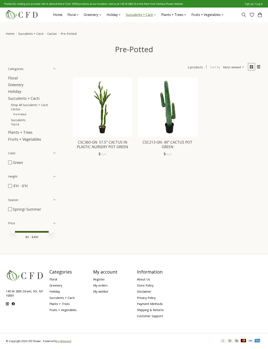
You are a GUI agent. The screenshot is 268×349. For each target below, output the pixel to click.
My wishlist (100, 291)
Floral (13, 77)
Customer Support (150, 316)
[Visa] (250, 341)
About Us (143, 279)
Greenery (15, 84)
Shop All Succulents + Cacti (29, 105)
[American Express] (257, 341)
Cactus (52, 33)
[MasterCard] (243, 341)
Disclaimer (144, 291)
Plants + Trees (20, 132)
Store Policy (145, 285)
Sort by (215, 67)
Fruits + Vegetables (24, 139)
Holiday (14, 91)
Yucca (15, 124)
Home (57, 15)
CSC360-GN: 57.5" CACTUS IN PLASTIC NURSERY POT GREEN (102, 144)
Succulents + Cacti (30, 33)
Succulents (18, 120)
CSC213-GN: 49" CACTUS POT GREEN (167, 144)
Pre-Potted (19, 114)
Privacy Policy (146, 298)
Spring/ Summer (27, 209)
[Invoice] (222, 341)
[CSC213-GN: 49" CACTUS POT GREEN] (167, 107)
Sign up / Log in (254, 4)
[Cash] (229, 341)
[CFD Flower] (21, 15)
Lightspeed (64, 341)
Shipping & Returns (150, 310)
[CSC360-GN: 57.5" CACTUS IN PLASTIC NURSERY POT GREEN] (102, 107)
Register (99, 279)
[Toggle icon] (244, 15)
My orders (100, 285)
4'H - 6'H (20, 185)
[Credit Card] (236, 341)
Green (18, 162)
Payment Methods (150, 304)
